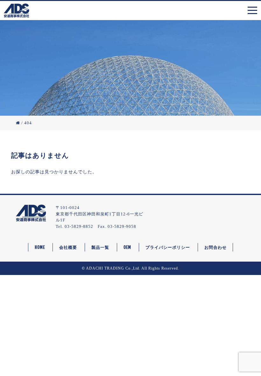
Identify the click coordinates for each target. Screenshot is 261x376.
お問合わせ (215, 247)
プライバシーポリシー (167, 247)
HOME (40, 247)
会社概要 (68, 247)
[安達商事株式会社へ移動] (18, 122)
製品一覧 (100, 247)
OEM (127, 247)
